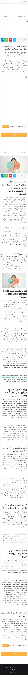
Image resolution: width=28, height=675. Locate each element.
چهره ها (18, 39)
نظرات (14, 135)
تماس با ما (11, 672)
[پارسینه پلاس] (23, 1)
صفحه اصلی (16, 672)
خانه (24, 16)
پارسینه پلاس (19, 61)
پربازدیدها (20, 16)
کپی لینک (5, 126)
